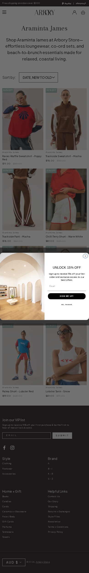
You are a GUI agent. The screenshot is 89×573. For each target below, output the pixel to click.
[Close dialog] (85, 256)
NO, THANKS (66, 305)
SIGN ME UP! (67, 296)
